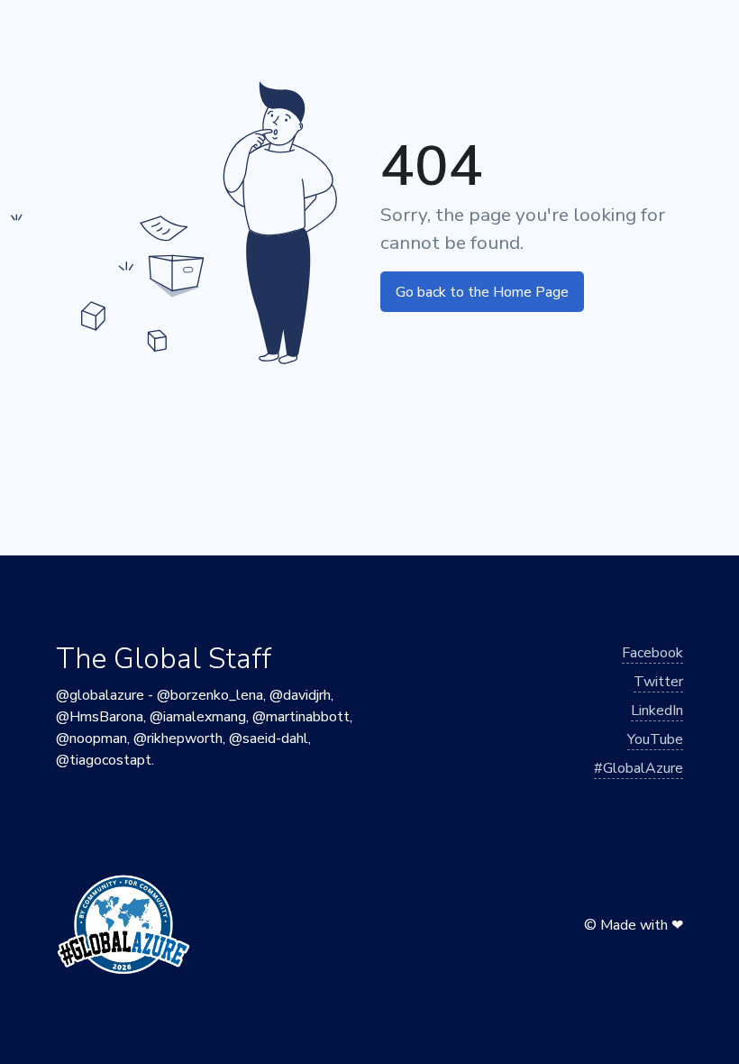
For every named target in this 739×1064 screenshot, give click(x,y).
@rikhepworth (178, 738)
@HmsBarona (99, 717)
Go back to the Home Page (482, 292)
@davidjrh (300, 695)
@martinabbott (301, 717)
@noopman (91, 738)
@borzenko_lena (210, 695)
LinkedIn (657, 710)
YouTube (655, 739)
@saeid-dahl (268, 738)
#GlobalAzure (638, 768)
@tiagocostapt (103, 760)
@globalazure (100, 695)
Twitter (658, 682)
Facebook (652, 653)
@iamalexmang (198, 717)
